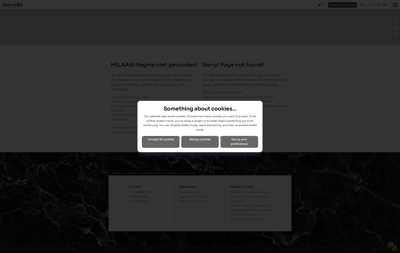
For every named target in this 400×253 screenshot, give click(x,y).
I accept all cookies (160, 139)
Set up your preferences (239, 142)
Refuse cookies (200, 139)
